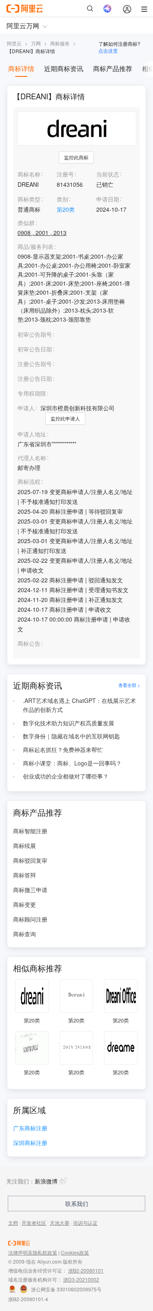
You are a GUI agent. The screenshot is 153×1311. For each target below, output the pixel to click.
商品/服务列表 (35, 247)
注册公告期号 (35, 364)
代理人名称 (32, 458)
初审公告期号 (35, 334)
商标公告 (29, 643)
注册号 (65, 174)
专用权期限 (32, 393)
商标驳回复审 (30, 860)
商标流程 (29, 481)
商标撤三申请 (30, 890)
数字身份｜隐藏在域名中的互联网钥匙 (71, 736)
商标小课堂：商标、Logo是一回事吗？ (72, 763)
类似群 (26, 223)
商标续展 (24, 845)
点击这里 (108, 50)
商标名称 (29, 174)
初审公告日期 (35, 349)
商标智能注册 (30, 831)
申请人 (26, 408)
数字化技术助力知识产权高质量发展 (68, 723)
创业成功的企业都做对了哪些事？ (66, 776)
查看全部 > (129, 685)
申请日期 (107, 199)
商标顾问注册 (30, 919)
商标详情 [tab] (21, 68)
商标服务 (60, 43)
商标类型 (29, 199)
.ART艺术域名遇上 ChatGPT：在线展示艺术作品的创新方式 (79, 705)
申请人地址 (32, 434)
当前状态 (107, 174)
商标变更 (24, 904)
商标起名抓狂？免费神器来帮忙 (63, 749)
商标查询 (24, 934)
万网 (36, 43)
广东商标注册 (30, 1128)
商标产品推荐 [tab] (112, 68)
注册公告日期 (35, 378)
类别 (62, 199)
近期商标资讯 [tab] (63, 68)
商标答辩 (24, 875)
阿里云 (14, 43)
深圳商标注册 (30, 1143)
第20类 (66, 209)
